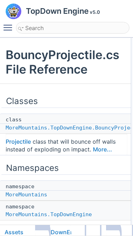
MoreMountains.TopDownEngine (49, 214)
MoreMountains (26, 194)
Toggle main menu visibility (9, 27)
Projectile (18, 141)
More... (102, 149)
